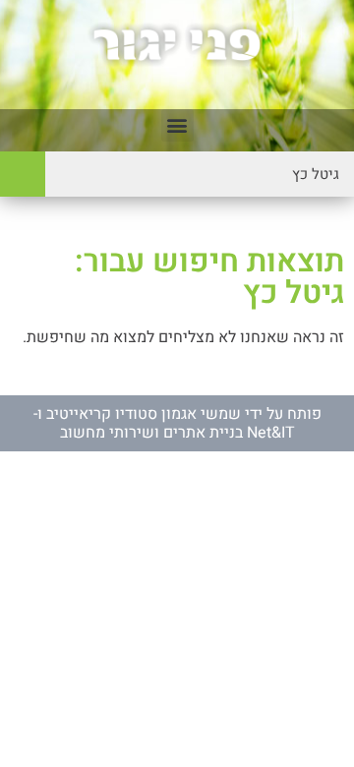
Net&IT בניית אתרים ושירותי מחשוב (177, 432)
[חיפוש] (22, 174)
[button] (177, 125)
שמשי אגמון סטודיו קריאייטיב (143, 414)
